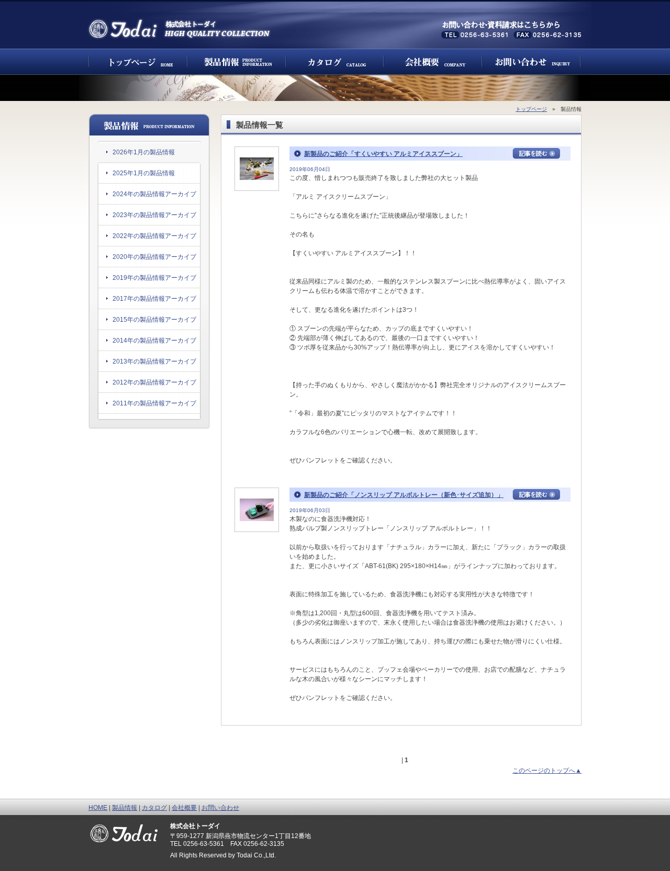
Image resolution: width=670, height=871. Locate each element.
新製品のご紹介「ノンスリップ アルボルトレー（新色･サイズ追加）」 (404, 495)
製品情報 (124, 807)
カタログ (335, 62)
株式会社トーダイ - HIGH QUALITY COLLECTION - (179, 29)
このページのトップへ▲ (547, 770)
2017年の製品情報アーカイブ (154, 298)
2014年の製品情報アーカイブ (154, 340)
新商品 (236, 62)
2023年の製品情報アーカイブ (154, 215)
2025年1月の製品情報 (144, 173)
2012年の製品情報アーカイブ (154, 382)
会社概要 (433, 62)
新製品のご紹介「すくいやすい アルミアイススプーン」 (383, 153)
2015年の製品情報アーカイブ (154, 319)
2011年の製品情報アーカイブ (154, 403)
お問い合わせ (531, 62)
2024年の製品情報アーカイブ (154, 194)
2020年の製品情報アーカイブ (154, 257)
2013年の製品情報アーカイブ (154, 361)
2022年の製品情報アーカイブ (154, 236)
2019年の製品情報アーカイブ (154, 277)
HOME (97, 807)
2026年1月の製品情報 (144, 152)
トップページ (137, 62)
